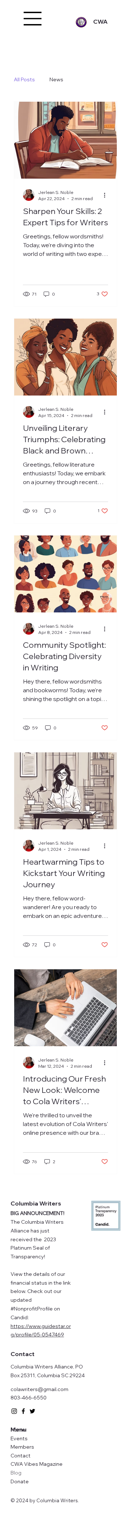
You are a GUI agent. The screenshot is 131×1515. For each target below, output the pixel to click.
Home (18, 1429)
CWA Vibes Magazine (37, 1464)
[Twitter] (32, 1411)
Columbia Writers (36, 1203)
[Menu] (33, 18)
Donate (20, 1481)
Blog (16, 1472)
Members (22, 1447)
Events (19, 1438)
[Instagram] (14, 1411)
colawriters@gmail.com (39, 1389)
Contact (21, 1455)
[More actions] (107, 195)
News (56, 79)
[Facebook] (23, 1411)
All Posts (24, 79)
